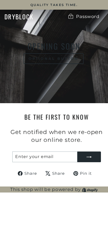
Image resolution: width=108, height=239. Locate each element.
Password (88, 16)
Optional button (54, 58)
